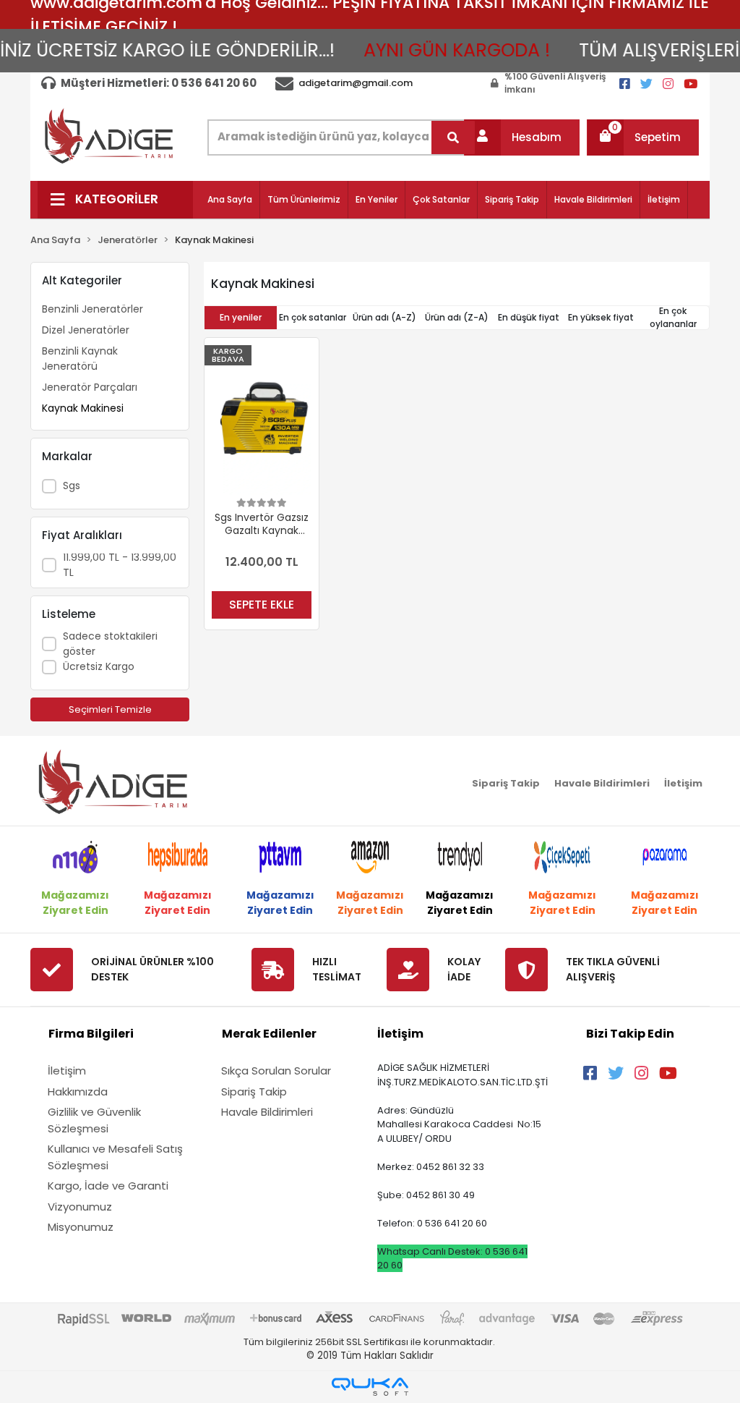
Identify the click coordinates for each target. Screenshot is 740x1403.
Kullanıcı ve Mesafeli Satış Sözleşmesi (115, 1157)
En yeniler (241, 317)
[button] (522, 137)
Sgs (71, 485)
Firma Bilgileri (91, 1033)
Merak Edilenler (269, 1033)
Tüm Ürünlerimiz (303, 199)
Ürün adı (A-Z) (384, 317)
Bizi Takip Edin (630, 1033)
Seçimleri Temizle (110, 709)
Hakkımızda (78, 1091)
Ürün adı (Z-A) (457, 317)
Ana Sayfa (229, 199)
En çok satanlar (312, 317)
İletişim (664, 199)
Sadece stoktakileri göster (110, 643)
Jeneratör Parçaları (89, 387)
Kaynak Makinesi (83, 408)
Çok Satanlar (441, 199)
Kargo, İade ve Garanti (108, 1185)
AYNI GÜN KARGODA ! (444, 50)
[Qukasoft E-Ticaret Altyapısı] (370, 1387)
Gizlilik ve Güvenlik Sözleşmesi (94, 1120)
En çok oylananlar (673, 317)
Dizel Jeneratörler (85, 330)
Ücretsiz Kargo (98, 666)
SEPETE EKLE (261, 604)
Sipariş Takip (512, 199)
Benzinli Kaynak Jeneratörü (80, 358)
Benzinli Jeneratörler (92, 309)
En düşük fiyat (528, 317)
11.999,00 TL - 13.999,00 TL (119, 565)
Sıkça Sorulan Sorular (276, 1070)
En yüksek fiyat (601, 317)
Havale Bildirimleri (593, 199)
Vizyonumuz (80, 1206)
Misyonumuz (80, 1226)
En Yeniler (376, 199)
